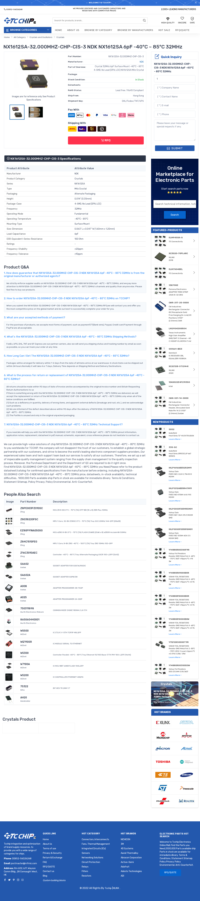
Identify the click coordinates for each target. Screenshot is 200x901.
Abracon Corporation (131, 857)
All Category (20, 37)
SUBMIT (177, 148)
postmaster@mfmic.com (24, 863)
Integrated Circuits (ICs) (94, 848)
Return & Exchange (52, 857)
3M (122, 844)
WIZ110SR (26, 641)
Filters (85, 871)
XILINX (116, 888)
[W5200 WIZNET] (9, 676)
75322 (24, 686)
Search (175, 214)
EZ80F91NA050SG (31, 530)
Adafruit (125, 866)
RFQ (107, 140)
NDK (142, 62)
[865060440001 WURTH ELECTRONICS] (9, 621)
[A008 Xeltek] (9, 587)
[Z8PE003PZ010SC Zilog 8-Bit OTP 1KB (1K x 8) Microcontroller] (9, 509)
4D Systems (127, 848)
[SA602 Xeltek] (9, 565)
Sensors (86, 853)
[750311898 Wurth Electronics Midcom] (9, 610)
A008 (23, 586)
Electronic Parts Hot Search (174, 835)
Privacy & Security (52, 853)
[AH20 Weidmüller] (9, 699)
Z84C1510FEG (28, 541)
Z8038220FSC (29, 519)
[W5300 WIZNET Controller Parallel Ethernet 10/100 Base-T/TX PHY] (9, 654)
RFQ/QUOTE (182, 30)
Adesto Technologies (131, 871)
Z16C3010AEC (28, 552)
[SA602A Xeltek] (9, 576)
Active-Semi (127, 862)
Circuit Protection (91, 862)
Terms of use (49, 848)
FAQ (45, 862)
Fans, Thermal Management (96, 844)
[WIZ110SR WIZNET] (9, 643)
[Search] (144, 21)
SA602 (24, 563)
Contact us (48, 871)
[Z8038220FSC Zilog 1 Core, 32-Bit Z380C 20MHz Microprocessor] (9, 521)
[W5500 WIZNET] (9, 632)
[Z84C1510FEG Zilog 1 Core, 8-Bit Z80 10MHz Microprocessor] (9, 543)
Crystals (60, 37)
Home (58, 30)
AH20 (23, 697)
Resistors (86, 875)
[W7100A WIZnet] (9, 665)
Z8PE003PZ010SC (31, 508)
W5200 (24, 675)
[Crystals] (20, 728)
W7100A (25, 664)
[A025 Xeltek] (9, 599)
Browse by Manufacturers (135, 30)
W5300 (24, 652)
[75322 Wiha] (9, 688)
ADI (122, 875)
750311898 (27, 608)
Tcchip (108, 888)
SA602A (25, 575)
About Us (73, 30)
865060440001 (29, 619)
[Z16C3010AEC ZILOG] (9, 554)
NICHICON (125, 839)
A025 (23, 597)
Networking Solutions (92, 857)
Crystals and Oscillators (41, 37)
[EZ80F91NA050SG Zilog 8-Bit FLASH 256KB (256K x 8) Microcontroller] (9, 532)
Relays (85, 866)
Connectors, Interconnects (95, 839)
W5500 (24, 630)
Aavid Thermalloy (129, 853)
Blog (45, 875)
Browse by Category (98, 30)
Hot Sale (164, 30)
